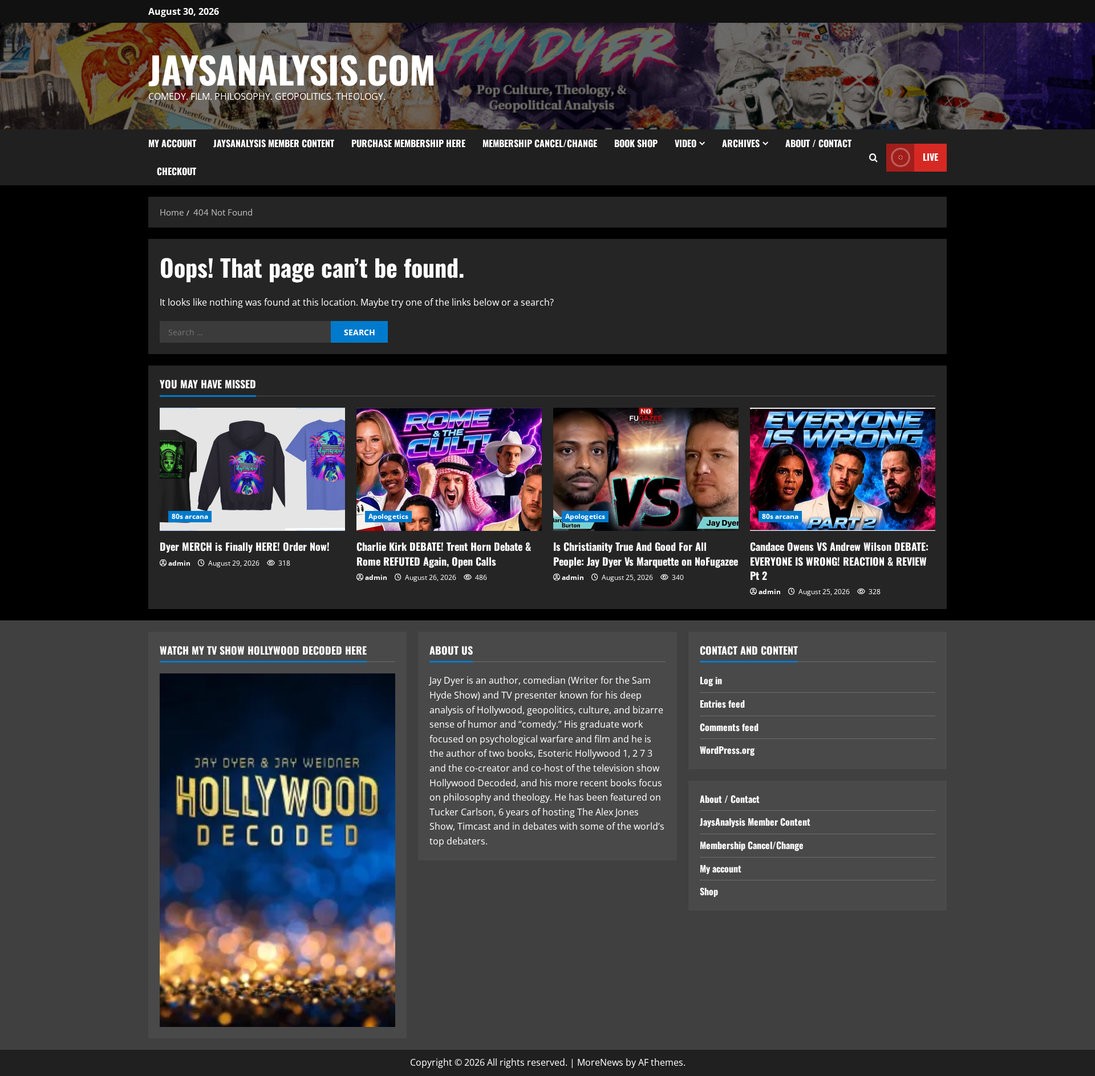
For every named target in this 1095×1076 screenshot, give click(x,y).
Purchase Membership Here (408, 143)
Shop (709, 891)
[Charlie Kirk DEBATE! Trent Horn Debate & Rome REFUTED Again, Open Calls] (449, 469)
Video (685, 143)
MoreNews (600, 1062)
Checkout (176, 171)
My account (172, 143)
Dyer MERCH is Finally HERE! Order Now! (245, 546)
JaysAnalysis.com (292, 68)
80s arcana (190, 516)
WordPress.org (727, 750)
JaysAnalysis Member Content (273, 143)
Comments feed (729, 727)
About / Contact (818, 143)
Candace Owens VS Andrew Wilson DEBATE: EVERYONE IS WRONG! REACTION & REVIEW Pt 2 (839, 560)
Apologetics (388, 516)
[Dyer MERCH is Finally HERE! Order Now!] (252, 469)
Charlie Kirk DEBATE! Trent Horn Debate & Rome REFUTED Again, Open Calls (443, 553)
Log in (711, 680)
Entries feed (722, 703)
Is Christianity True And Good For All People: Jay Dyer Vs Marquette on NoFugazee (645, 553)
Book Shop (636, 143)
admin (179, 563)
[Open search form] (873, 158)
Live (930, 157)
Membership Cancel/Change (539, 143)
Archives (741, 143)
